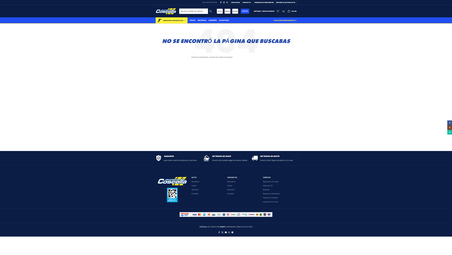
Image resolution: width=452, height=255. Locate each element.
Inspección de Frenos (270, 202)
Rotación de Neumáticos (271, 194)
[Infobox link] (178, 158)
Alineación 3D (268, 186)
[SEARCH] (210, 11)
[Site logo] (166, 11)
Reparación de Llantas (271, 182)
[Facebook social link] (220, 2)
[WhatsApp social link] (227, 2)
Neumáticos (195, 182)
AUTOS (194, 177)
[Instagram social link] (223, 2)
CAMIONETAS (232, 177)
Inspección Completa (270, 198)
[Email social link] (225, 232)
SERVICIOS (267, 177)
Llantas (193, 186)
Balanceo (266, 190)
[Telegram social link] (232, 232)
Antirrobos (195, 190)
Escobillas (194, 194)
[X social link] (222, 232)
